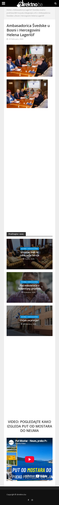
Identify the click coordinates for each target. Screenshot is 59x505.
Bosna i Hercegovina (29, 249)
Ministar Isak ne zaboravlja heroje (29, 254)
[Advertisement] (29, 140)
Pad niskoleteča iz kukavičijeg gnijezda (29, 287)
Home (9, 10)
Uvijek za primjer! (29, 320)
